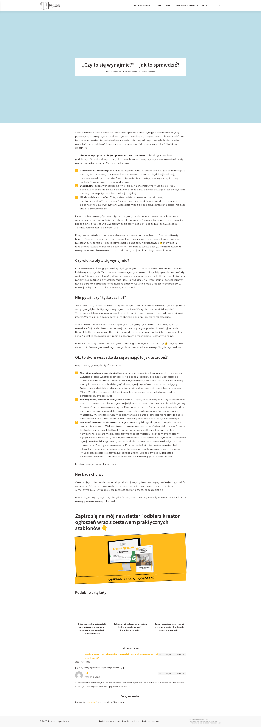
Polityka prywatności (109, 721)
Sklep (205, 5)
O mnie (158, 5)
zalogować (91, 702)
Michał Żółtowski (113, 72)
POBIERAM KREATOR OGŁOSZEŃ (130, 578)
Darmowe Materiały (186, 5)
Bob (86, 673)
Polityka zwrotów (150, 721)
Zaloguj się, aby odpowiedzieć (172, 654)
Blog (168, 5)
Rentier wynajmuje (131, 72)
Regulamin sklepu (131, 721)
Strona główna (141, 5)
